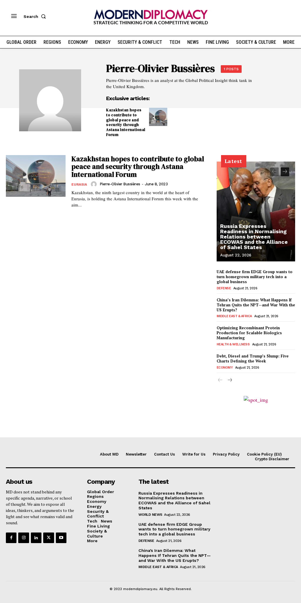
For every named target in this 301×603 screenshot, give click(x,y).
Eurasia (79, 184)
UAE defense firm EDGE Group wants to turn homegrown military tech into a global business (254, 276)
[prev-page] (274, 171)
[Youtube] (61, 538)
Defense (224, 288)
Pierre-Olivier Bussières (120, 184)
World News (150, 515)
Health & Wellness (233, 344)
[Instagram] (23, 538)
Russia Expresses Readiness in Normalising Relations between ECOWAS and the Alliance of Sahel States (254, 236)
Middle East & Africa (234, 316)
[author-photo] (94, 184)
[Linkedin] (36, 538)
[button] (36, 16)
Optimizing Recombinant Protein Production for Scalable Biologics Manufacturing (249, 332)
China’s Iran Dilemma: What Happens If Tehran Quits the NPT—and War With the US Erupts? (256, 305)
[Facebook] (11, 538)
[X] (48, 538)
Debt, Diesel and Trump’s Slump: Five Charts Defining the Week (253, 358)
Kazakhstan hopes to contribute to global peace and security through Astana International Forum (125, 122)
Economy (225, 367)
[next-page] (285, 171)
